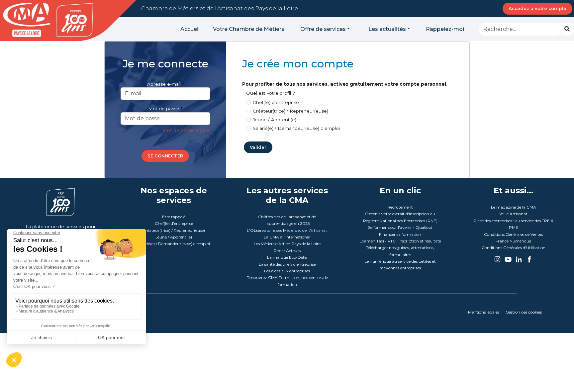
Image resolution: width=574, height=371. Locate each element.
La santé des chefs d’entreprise (287, 264)
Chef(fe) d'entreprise (276, 102)
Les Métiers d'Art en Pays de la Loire (287, 243)
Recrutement (400, 207)
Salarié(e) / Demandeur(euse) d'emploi (296, 128)
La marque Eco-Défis (287, 257)
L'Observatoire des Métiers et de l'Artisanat (287, 230)
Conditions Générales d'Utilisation (513, 247)
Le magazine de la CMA (513, 207)
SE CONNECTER (165, 155)
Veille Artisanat (513, 213)
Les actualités (387, 29)
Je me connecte (165, 63)
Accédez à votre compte (537, 8)
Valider (258, 147)
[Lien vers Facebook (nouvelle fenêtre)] (529, 256)
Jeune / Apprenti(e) (274, 119)
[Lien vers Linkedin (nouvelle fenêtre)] (519, 256)
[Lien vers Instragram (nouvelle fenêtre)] (498, 256)
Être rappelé (173, 216)
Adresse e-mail (164, 84)
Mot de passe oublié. (186, 131)
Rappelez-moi (445, 29)
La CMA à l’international (287, 236)
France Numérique (513, 240)
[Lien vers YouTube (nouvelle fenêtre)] (508, 256)
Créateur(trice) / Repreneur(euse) (290, 111)
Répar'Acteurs (287, 250)
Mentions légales (483, 312)
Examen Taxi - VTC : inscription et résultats (400, 240)
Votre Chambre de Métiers (248, 29)
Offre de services (323, 29)
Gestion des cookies (524, 312)
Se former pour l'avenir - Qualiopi (400, 227)
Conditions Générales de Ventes (513, 234)
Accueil (190, 29)
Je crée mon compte (297, 63)
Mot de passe (163, 108)
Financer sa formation (400, 234)
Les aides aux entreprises (287, 270)
